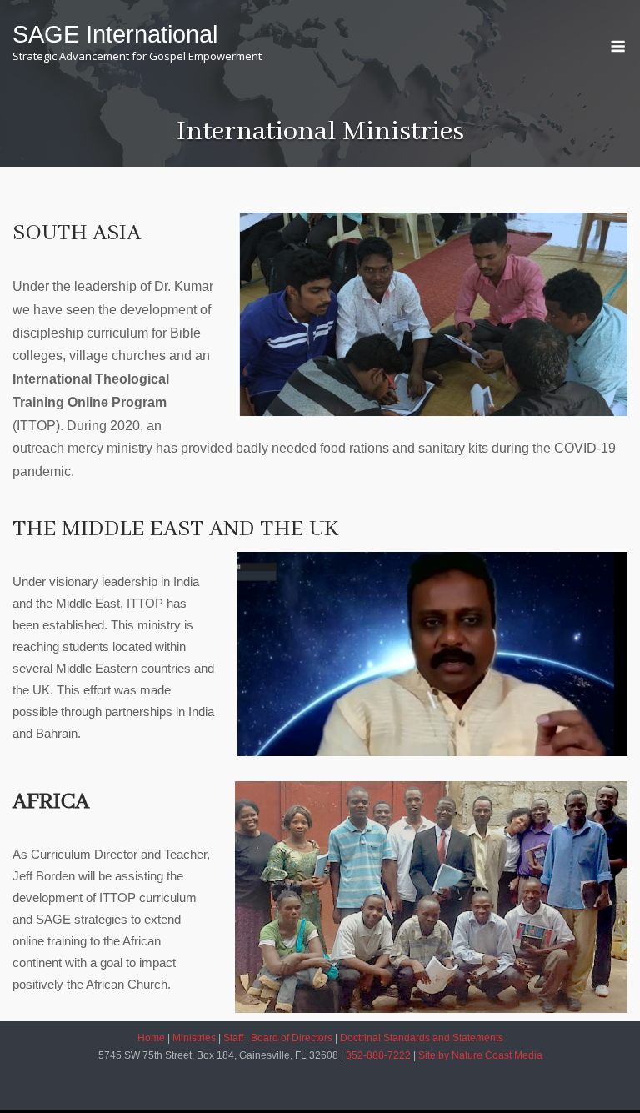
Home (151, 1038)
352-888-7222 (379, 1055)
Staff (233, 1038)
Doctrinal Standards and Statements (421, 1038)
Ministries (194, 1038)
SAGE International (115, 34)
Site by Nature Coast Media (480, 1055)
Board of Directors (291, 1038)
